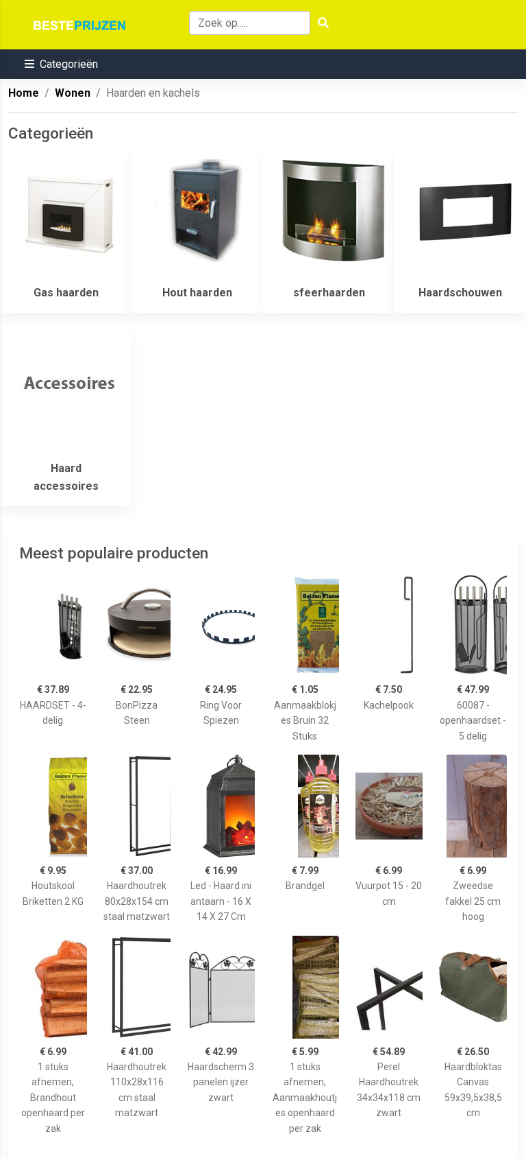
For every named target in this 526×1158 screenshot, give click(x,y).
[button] (61, 64)
